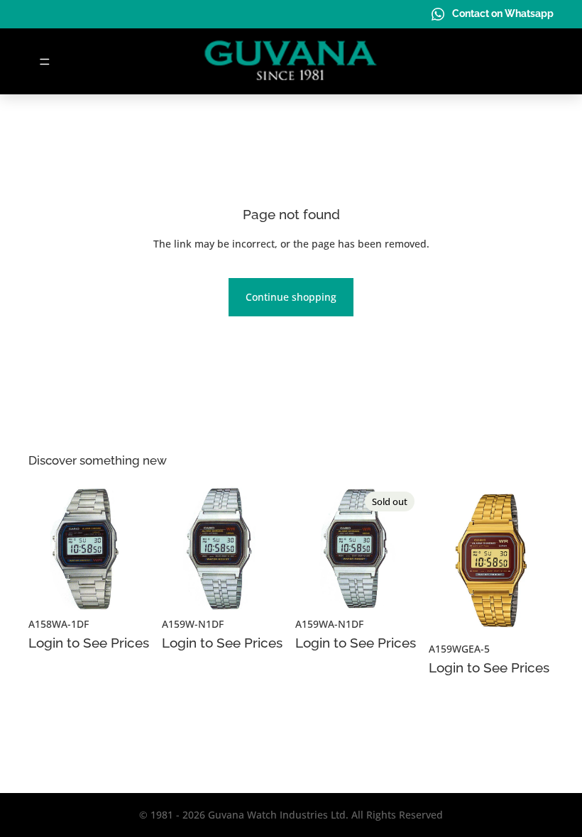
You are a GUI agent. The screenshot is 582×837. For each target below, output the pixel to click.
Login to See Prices (88, 642)
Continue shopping (291, 297)
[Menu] (44, 61)
